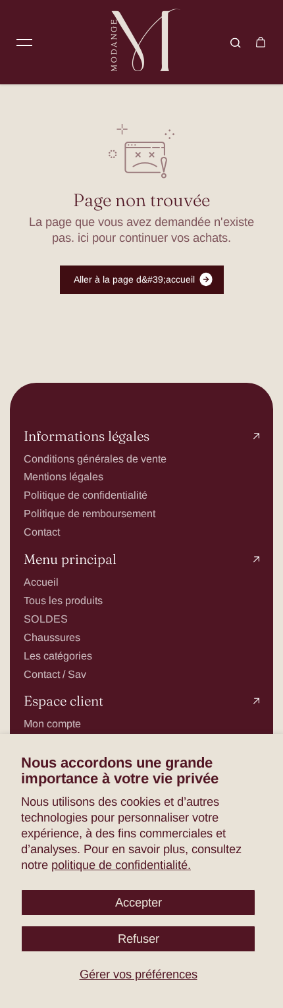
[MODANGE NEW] (141, 42)
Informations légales (86, 436)
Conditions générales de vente (95, 458)
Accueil (41, 582)
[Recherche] (235, 42)
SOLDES (46, 619)
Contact (42, 532)
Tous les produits (63, 600)
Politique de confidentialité (85, 495)
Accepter (138, 902)
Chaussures (52, 637)
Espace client (63, 701)
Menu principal (70, 559)
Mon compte (52, 723)
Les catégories (58, 655)
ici (83, 237)
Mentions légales (63, 476)
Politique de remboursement (89, 513)
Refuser (138, 938)
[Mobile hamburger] (24, 42)
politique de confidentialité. (121, 865)
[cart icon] (260, 42)
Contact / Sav (55, 674)
